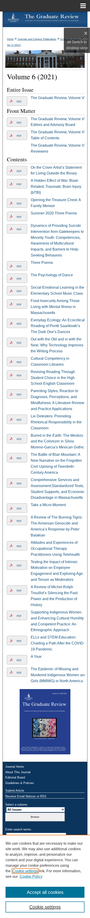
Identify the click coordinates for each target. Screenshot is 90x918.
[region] (45, 876)
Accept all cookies (45, 892)
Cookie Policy (31, 876)
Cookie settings (25, 871)
